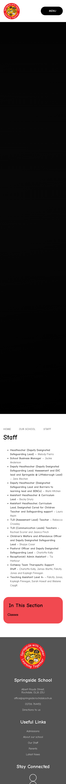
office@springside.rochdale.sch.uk (33, 698)
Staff (47, 429)
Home (7, 429)
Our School (27, 429)
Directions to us (31, 709)
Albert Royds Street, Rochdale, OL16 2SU (33, 691)
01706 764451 (33, 704)
